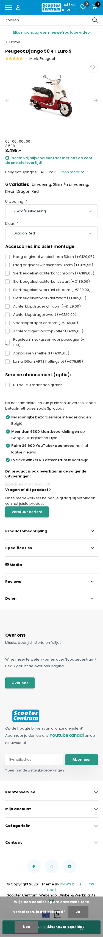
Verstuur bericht (27, 511)
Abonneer (82, 759)
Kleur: (11, 223)
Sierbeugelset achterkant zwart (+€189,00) (51, 281)
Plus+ (79, 884)
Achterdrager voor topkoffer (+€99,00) (48, 331)
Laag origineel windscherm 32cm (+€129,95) (53, 265)
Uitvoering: (16, 201)
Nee (26, 926)
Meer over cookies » (66, 926)
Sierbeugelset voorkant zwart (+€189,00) (49, 298)
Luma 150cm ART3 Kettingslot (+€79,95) (48, 361)
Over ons (20, 682)
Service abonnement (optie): (38, 375)
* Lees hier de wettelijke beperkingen (34, 770)
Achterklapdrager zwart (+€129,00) (44, 314)
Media (15, 564)
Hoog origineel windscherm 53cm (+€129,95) (53, 256)
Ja (78, 911)
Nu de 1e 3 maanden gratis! (37, 385)
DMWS (65, 884)
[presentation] (7, 101)
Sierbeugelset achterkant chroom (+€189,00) (53, 273)
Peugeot (47, 58)
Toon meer (70, 172)
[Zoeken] (95, 20)
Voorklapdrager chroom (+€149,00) (45, 322)
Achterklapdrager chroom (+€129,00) (47, 306)
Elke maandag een (51, 32)
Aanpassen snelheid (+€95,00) (41, 353)
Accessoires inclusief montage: (40, 246)
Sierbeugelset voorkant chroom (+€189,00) (52, 289)
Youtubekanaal (66, 735)
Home (14, 42)
